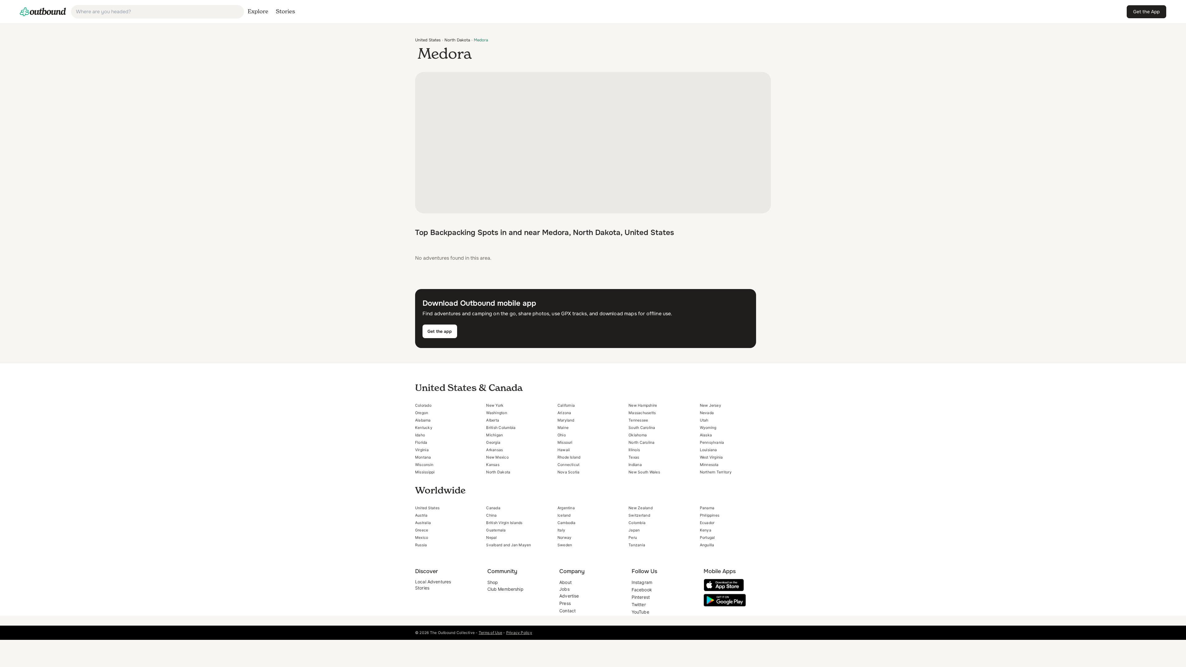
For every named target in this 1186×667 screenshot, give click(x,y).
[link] (43, 12)
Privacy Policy (519, 632)
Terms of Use (490, 632)
